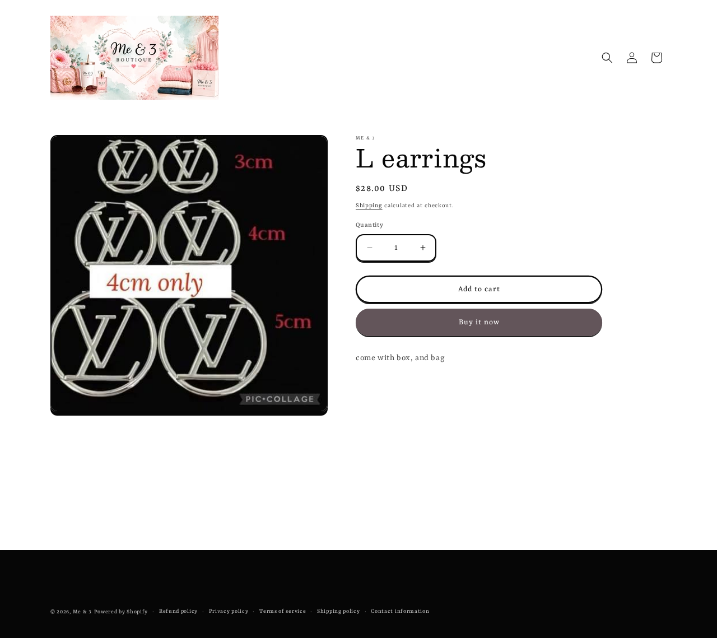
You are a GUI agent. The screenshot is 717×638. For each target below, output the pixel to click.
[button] (607, 57)
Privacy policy (229, 611)
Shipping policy (338, 611)
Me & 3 (82, 612)
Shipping (369, 205)
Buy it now (479, 322)
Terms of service (282, 611)
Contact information (400, 611)
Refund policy (178, 611)
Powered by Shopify (121, 612)
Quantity (369, 225)
